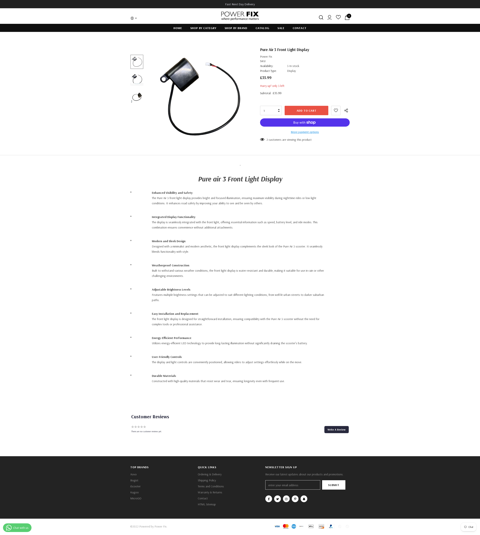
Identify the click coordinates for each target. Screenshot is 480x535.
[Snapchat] (304, 498)
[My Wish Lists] (338, 18)
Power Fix (266, 56)
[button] (336, 429)
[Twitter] (277, 498)
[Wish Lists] (335, 110)
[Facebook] (268, 498)
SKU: (263, 61)
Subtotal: (265, 93)
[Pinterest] (295, 498)
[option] (199, 96)
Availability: (266, 66)
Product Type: (268, 71)
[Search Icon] (321, 17)
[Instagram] (286, 498)
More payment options (305, 132)
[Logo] (240, 16)
